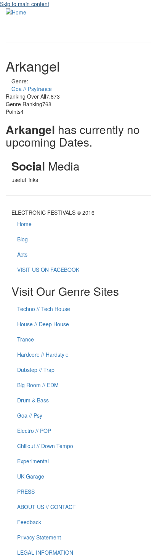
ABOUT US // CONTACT (46, 507)
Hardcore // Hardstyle (43, 354)
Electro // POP (34, 430)
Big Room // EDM (38, 385)
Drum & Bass (33, 400)
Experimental (33, 461)
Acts (22, 254)
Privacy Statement (39, 537)
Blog (22, 239)
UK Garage (30, 476)
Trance (25, 339)
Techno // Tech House (43, 309)
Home (24, 224)
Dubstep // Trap (35, 369)
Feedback (29, 522)
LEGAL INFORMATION (45, 552)
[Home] (16, 11)
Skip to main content (24, 4)
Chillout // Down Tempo (45, 446)
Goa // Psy (29, 415)
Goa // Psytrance (31, 89)
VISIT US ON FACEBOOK (48, 269)
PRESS (26, 491)
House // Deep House (43, 324)
